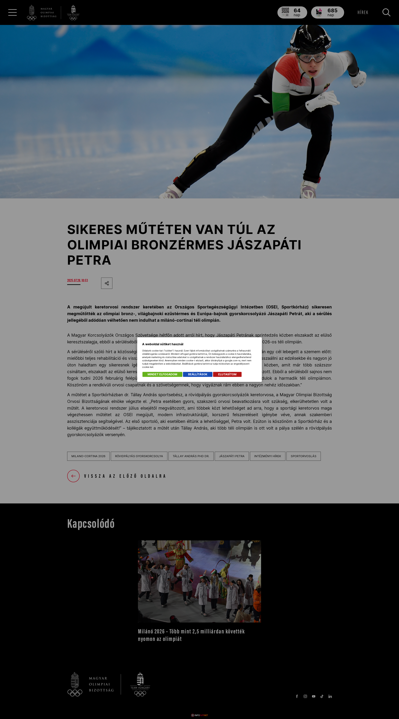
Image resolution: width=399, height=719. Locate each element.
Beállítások (197, 374)
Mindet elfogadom (162, 374)
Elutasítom (227, 374)
